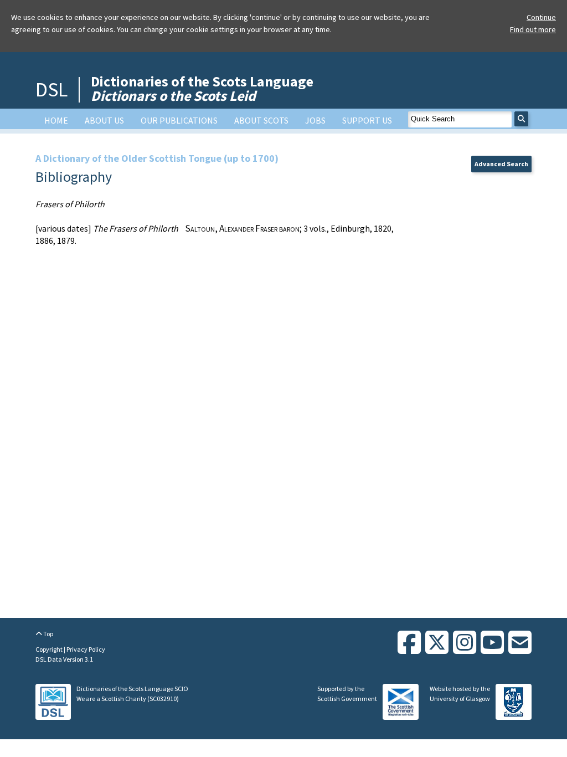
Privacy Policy (85, 649)
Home (56, 120)
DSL (51, 89)
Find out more (533, 29)
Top (47, 634)
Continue (541, 17)
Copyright (49, 649)
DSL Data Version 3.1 (64, 659)
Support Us (367, 120)
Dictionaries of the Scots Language (202, 88)
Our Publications (179, 120)
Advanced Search (501, 164)
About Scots (261, 120)
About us (104, 120)
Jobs (315, 120)
